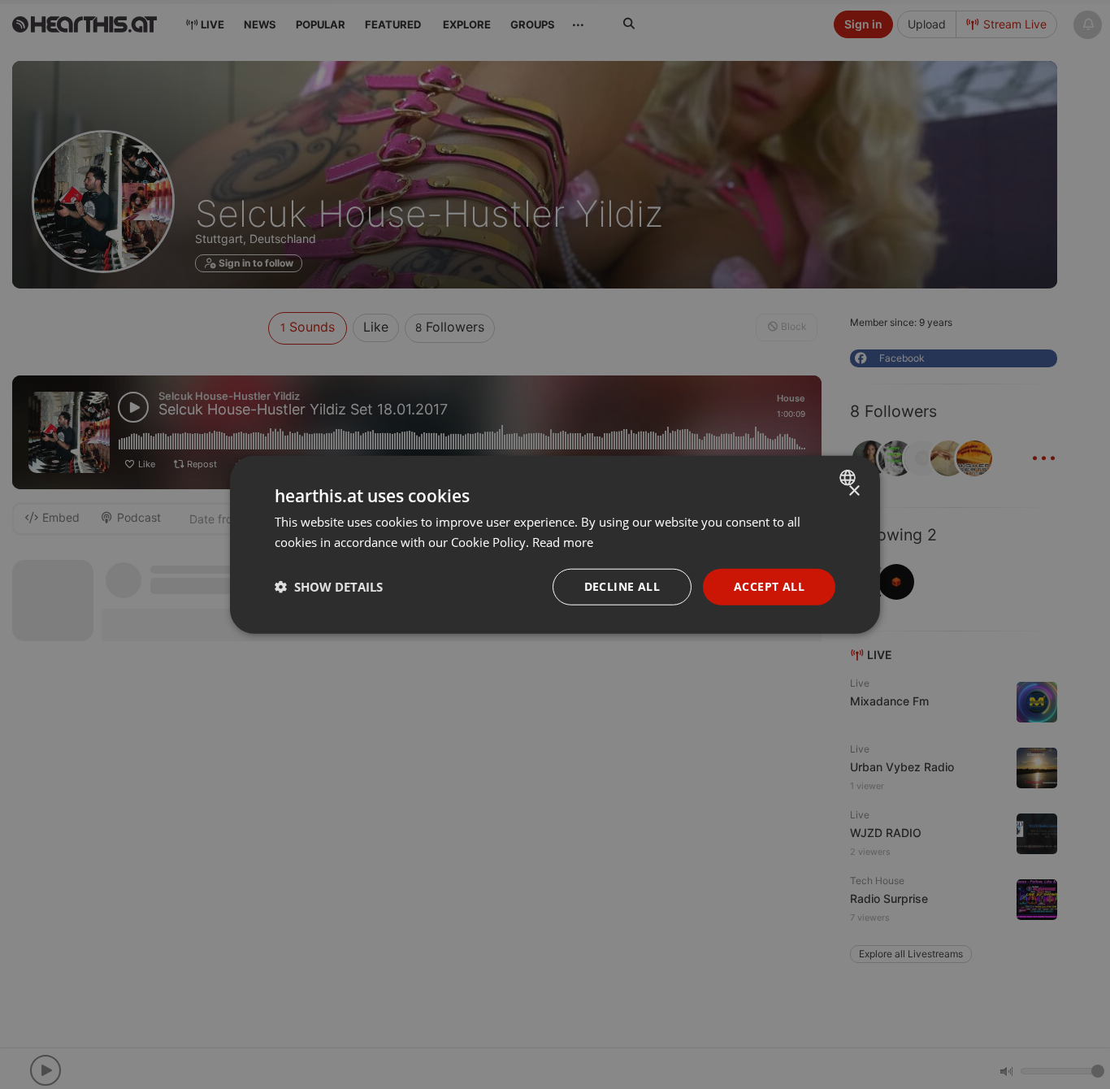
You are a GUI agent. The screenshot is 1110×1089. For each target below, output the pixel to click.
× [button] (854, 491)
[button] (329, 587)
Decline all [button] (622, 586)
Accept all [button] (769, 586)
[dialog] (555, 545)
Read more (562, 542)
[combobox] (849, 478)
